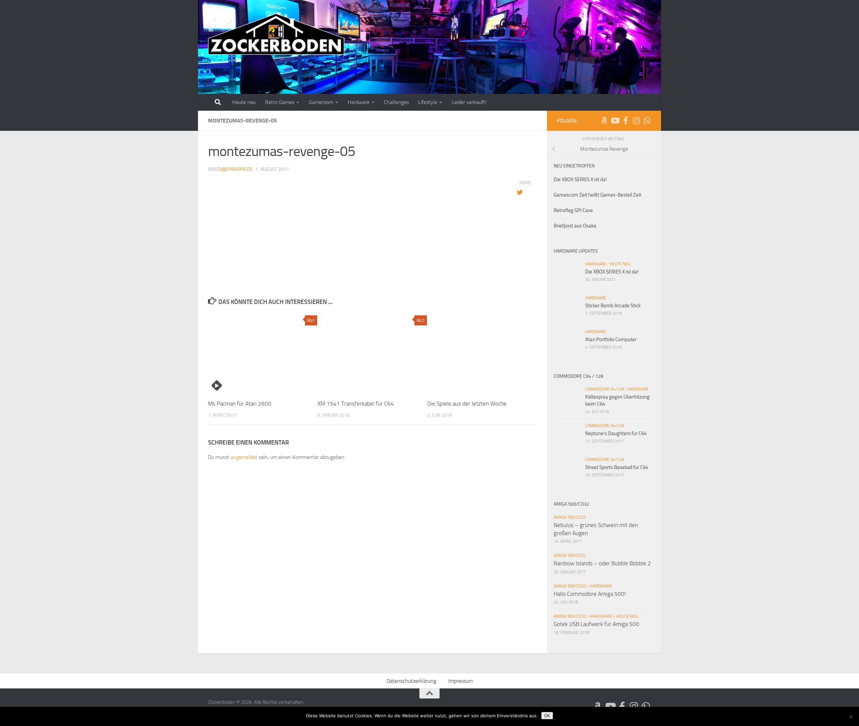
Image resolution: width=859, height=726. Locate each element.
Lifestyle (427, 102)
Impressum (460, 681)
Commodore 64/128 (604, 389)
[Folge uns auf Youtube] (615, 120)
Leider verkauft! (469, 102)
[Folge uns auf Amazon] (604, 120)
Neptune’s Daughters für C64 (616, 433)
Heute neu (244, 102)
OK (547, 715)
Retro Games (279, 102)
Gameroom (321, 102)
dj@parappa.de (235, 169)
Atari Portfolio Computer (611, 339)
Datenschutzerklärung (411, 681)
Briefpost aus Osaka (575, 226)
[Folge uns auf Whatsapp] (647, 120)
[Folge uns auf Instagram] (636, 120)
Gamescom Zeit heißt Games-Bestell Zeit (597, 195)
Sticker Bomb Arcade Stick (613, 306)
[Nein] (850, 716)
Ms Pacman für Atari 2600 (239, 403)
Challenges (396, 102)
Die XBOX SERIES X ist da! (580, 179)
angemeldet (244, 457)
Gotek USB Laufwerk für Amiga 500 (596, 624)
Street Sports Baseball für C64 (616, 467)
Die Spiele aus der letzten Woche (467, 403)
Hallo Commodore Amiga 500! (590, 593)
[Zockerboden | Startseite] (276, 34)
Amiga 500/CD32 (570, 517)
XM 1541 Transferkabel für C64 (355, 403)
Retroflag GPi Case (573, 210)
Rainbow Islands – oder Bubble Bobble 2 (602, 563)
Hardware (358, 102)
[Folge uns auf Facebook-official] (625, 120)
